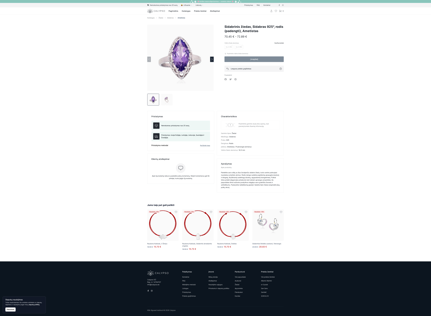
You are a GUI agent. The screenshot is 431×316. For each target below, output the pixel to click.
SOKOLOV (265, 296)
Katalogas (186, 11)
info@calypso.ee (153, 284)
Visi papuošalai (240, 277)
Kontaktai (266, 5)
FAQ (258, 5)
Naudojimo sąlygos (215, 284)
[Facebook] (279, 5)
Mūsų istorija (213, 277)
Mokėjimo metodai (189, 284)
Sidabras (170, 18)
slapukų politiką (34, 304)
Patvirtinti (10, 309)
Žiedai (161, 18)
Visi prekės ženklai (268, 277)
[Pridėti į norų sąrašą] (176, 212)
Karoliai (237, 296)
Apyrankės (239, 288)
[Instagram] (283, 5)
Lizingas (185, 288)
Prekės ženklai (200, 11)
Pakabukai (239, 292)
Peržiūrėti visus (205, 145)
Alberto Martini (266, 281)
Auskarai (238, 281)
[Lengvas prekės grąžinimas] (280, 68)
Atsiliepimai (215, 11)
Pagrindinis (173, 11)
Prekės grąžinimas (189, 296)
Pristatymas (248, 5)
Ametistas (181, 18)
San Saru (264, 288)
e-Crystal (264, 284)
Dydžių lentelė (279, 43)
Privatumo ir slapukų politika (219, 288)
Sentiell (263, 292)
